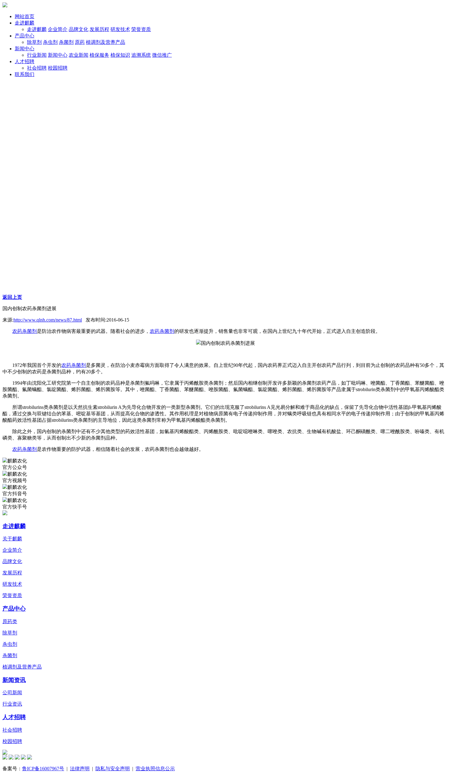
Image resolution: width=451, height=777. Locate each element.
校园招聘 (12, 741)
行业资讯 (12, 704)
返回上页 (12, 297)
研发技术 (12, 584)
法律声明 (80, 768)
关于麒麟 (12, 538)
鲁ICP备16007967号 (43, 768)
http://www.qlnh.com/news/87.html (47, 319)
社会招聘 (12, 730)
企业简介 (12, 550)
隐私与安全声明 (112, 768)
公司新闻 (12, 692)
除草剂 (9, 632)
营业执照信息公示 (155, 768)
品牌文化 (12, 561)
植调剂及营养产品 (22, 666)
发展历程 (12, 572)
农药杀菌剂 (24, 331)
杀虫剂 (9, 644)
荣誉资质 (12, 595)
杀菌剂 (9, 655)
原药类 (9, 621)
